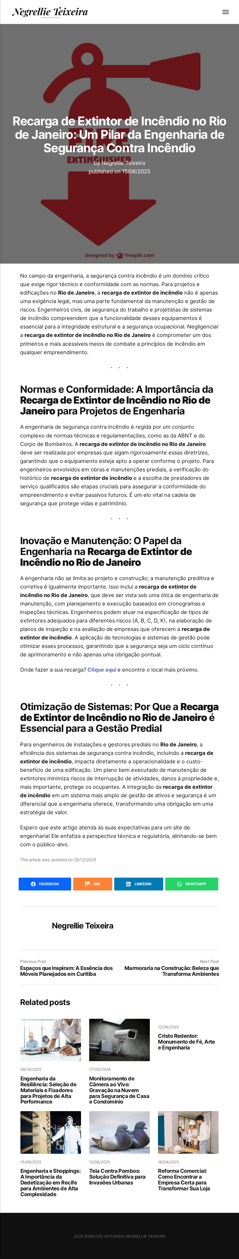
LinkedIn (142, 884)
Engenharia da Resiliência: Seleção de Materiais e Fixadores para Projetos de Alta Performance (48, 1090)
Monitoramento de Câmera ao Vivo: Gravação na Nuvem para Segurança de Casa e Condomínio (119, 1090)
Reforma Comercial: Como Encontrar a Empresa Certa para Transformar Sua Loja (184, 1179)
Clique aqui (102, 669)
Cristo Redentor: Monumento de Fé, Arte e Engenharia (186, 1041)
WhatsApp (195, 884)
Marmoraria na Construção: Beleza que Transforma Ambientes (171, 971)
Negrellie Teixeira (123, 163)
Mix (96, 884)
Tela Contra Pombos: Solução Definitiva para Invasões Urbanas (117, 1176)
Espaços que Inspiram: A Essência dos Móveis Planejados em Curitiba (66, 971)
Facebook (48, 884)
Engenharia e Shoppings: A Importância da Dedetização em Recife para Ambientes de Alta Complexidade (50, 1182)
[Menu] (222, 12)
